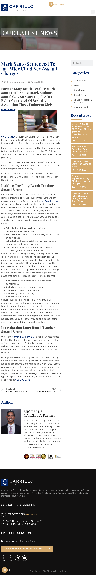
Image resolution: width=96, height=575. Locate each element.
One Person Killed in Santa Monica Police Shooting (81, 164)
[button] (93, 12)
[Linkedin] (17, 558)
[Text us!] (5, 570)
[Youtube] (24, 558)
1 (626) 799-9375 (15, 514)
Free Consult (58, 5)
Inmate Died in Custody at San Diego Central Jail (80, 149)
